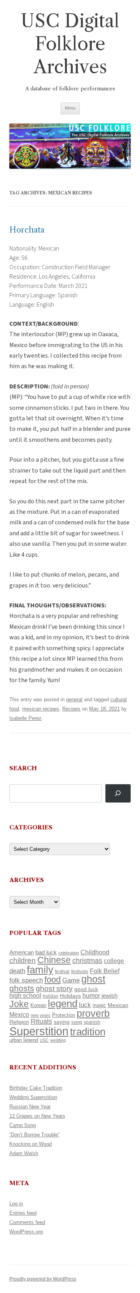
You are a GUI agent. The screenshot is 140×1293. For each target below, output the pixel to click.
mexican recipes (40, 709)
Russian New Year (30, 1107)
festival (62, 971)
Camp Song (22, 1125)
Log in (16, 1204)
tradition (87, 1031)
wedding (58, 1040)
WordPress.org (26, 1232)
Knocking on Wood (30, 1144)
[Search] (118, 793)
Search (23, 768)
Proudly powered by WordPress (42, 1279)
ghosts (21, 988)
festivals (79, 971)
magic (99, 1005)
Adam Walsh (23, 1153)
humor (91, 995)
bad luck (46, 952)
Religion (19, 1022)
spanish (92, 1022)
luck (85, 1005)
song (76, 1022)
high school (25, 995)
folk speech (26, 980)
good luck (86, 989)
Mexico (19, 1014)
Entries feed (23, 1213)
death (17, 971)
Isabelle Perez (25, 718)
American (21, 952)
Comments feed (27, 1222)
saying (62, 1022)
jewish (109, 996)
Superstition (38, 1031)
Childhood (94, 952)
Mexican (118, 1005)
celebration (68, 953)
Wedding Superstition (33, 1097)
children (22, 960)
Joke (19, 1004)
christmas (87, 960)
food (52, 979)
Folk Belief (104, 970)
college (114, 961)
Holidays (70, 996)
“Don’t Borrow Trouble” (34, 1135)
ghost (93, 979)
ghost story (54, 988)
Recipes (71, 709)
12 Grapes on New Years (37, 1116)
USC (44, 1040)
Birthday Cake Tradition (35, 1088)
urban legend (23, 1040)
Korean (38, 1005)
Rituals (41, 1021)
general (74, 699)
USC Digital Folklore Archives (70, 44)
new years (41, 1015)
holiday (50, 995)
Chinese (54, 960)
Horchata (26, 230)
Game (71, 980)
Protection (63, 1015)
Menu (70, 108)
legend (62, 1003)
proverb (93, 1013)
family (40, 969)
